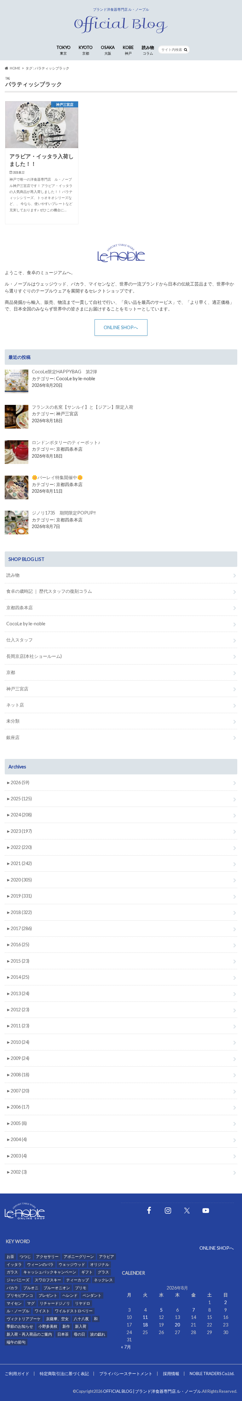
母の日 (79, 1334)
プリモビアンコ (20, 1295)
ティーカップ (77, 1280)
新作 (66, 1326)
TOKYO (63, 50)
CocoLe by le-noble (25, 623)
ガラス (12, 1272)
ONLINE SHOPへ (121, 327)
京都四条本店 (19, 607)
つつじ (25, 1256)
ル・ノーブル (18, 1310)
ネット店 (15, 704)
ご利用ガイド (17, 1373)
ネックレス (103, 1280)
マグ (31, 1303)
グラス (103, 1272)
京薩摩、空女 (57, 1318)
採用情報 (171, 1373)
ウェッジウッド (72, 1264)
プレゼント (47, 1295)
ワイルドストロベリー (74, 1310)
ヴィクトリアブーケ (24, 1318)
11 (145, 1317)
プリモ (80, 1287)
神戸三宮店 (17, 688)
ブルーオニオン (56, 1287)
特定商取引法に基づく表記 (64, 1373)
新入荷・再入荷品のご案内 (29, 1334)
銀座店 (13, 737)
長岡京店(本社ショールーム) (34, 656)
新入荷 (80, 1326)
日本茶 (63, 1334)
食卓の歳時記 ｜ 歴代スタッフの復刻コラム (49, 591)
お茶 (10, 1256)
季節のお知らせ (20, 1326)
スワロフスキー (48, 1280)
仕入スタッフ (19, 639)
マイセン (14, 1303)
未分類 (13, 721)
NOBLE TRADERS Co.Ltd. (212, 1373)
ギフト (87, 1272)
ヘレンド (70, 1295)
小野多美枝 (47, 1326)
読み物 (148, 50)
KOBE (128, 50)
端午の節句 (16, 1342)
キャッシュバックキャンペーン (49, 1272)
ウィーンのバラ (40, 1264)
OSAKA (108, 50)
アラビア (106, 1256)
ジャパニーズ (18, 1280)
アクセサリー (47, 1256)
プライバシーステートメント (126, 1373)
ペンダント (92, 1295)
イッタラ (14, 1264)
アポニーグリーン (79, 1256)
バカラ (12, 1287)
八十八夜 (81, 1318)
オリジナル (99, 1264)
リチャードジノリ (55, 1303)
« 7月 (126, 1347)
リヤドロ (82, 1303)
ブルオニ (30, 1287)
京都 (10, 672)
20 (177, 1324)
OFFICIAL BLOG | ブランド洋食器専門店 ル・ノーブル (152, 1391)
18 (145, 1324)
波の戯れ (97, 1334)
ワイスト (42, 1310)
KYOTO (86, 50)
